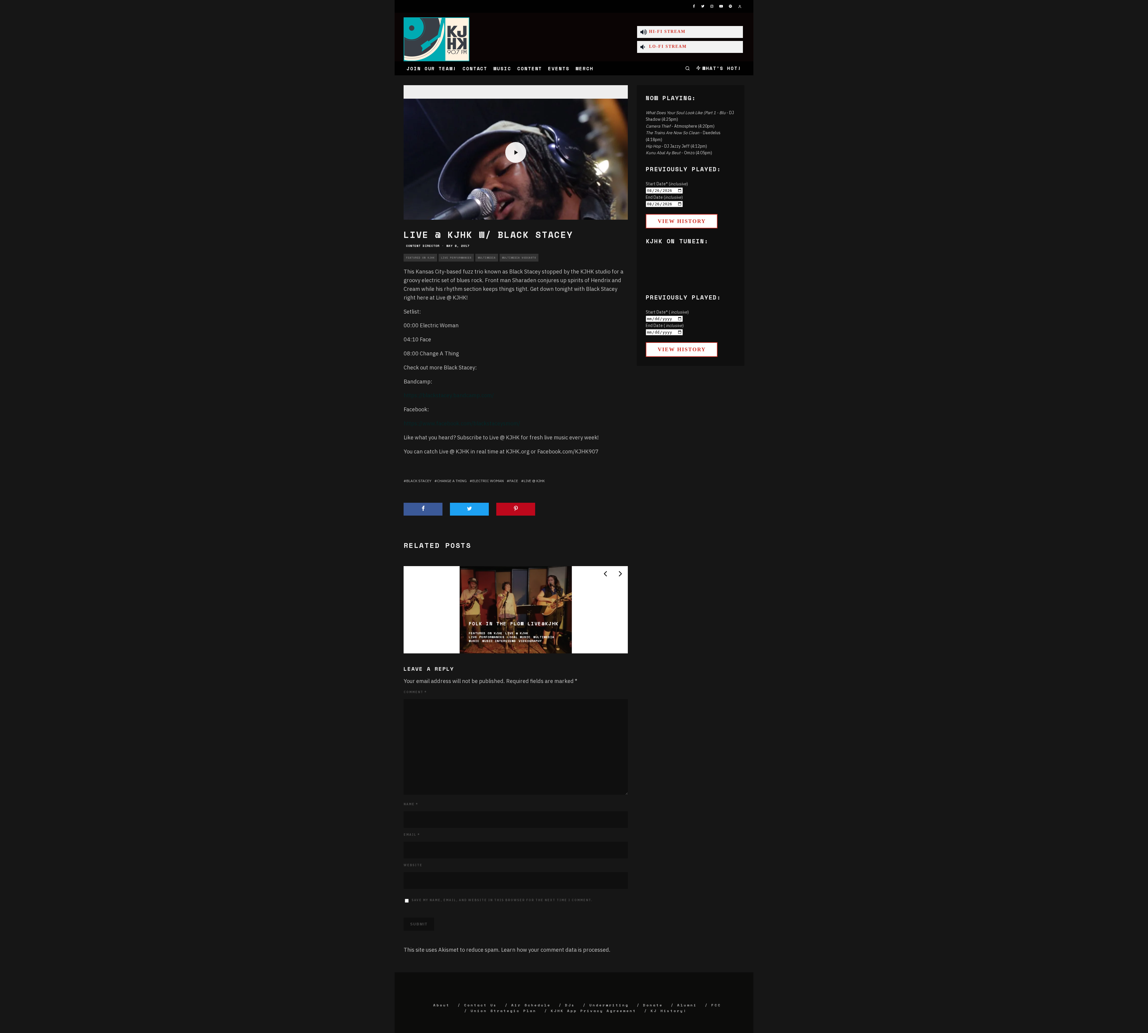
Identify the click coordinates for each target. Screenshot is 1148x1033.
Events (559, 68)
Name (411, 804)
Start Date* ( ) (667, 312)
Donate (653, 1005)
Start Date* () (667, 184)
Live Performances (456, 257)
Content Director (422, 246)
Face (513, 481)
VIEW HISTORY (682, 221)
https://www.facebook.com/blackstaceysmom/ (462, 423)
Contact (474, 68)
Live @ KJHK (534, 481)
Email (412, 835)
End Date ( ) (665, 325)
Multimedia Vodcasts (519, 257)
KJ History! (669, 1010)
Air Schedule (531, 1005)
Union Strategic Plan (503, 1010)
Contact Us (480, 1005)
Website (413, 865)
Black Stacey (418, 481)
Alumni (687, 1005)
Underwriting (609, 1005)
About (441, 1005)
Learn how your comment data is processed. (555, 949)
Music (502, 68)
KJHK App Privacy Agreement (593, 1010)
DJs (570, 1005)
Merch (584, 68)
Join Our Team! (432, 68)
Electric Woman (488, 481)
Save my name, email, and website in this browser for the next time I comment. (502, 900)
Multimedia (487, 257)
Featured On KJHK (420, 257)
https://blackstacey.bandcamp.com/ (449, 395)
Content (529, 68)
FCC (716, 1005)
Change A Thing (452, 481)
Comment (415, 692)
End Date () (664, 197)
